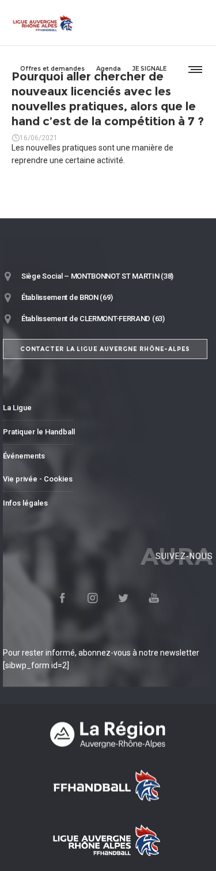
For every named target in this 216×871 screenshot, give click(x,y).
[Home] (108, 734)
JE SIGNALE (149, 68)
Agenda (108, 68)
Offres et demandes (52, 68)
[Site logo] (43, 23)
